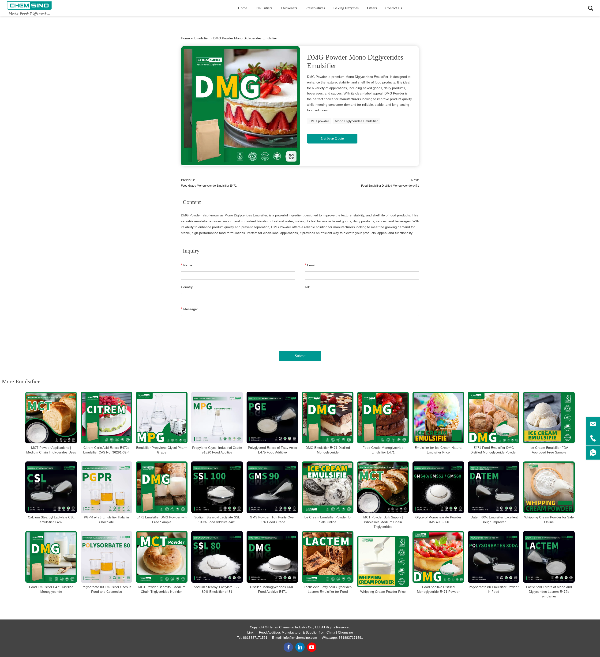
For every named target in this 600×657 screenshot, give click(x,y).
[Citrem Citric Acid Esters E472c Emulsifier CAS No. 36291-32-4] (106, 417)
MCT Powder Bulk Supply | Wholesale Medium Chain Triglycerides (383, 522)
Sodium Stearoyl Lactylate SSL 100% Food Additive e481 (217, 519)
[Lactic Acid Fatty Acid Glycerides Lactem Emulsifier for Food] (327, 557)
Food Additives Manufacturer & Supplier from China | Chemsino (306, 632)
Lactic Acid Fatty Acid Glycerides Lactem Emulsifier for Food (328, 589)
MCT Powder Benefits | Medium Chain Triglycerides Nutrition (161, 589)
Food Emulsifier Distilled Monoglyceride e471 (390, 185)
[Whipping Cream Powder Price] (383, 561)
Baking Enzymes (346, 8)
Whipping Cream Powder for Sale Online (549, 519)
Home (242, 8)
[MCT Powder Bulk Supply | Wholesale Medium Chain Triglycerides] (383, 487)
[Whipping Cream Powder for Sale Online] (549, 487)
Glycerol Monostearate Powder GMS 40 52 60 (438, 519)
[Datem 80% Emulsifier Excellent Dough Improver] (493, 487)
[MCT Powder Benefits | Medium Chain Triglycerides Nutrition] (162, 557)
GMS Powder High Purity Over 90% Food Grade (272, 519)
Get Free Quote (332, 138)
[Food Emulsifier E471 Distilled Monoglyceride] (51, 557)
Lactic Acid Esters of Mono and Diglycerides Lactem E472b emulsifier (549, 591)
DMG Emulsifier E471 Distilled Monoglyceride (328, 450)
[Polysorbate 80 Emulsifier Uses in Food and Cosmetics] (106, 557)
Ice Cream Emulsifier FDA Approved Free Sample (549, 450)
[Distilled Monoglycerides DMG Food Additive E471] (272, 557)
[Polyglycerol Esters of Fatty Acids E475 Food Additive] (272, 417)
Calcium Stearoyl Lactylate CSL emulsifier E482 (51, 519)
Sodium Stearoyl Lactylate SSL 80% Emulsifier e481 (217, 589)
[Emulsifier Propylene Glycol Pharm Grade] (162, 417)
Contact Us (393, 8)
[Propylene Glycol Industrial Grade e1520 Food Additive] (217, 417)
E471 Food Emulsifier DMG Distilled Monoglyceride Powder (493, 450)
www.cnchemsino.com (211, 156)
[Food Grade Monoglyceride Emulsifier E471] (383, 417)
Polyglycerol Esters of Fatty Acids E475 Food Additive (272, 450)
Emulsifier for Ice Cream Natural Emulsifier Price (438, 450)
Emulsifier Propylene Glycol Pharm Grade (162, 450)
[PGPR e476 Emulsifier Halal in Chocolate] (106, 487)
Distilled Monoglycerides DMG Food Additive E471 (272, 589)
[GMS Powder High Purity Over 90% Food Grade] (272, 487)
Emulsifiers (263, 8)
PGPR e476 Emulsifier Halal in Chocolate (106, 519)
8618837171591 (255, 637)
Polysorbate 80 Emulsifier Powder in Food (494, 589)
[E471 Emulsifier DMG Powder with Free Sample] (162, 487)
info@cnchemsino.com (300, 637)
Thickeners (289, 8)
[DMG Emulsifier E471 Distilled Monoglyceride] (327, 417)
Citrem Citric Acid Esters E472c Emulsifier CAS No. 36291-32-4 (106, 450)
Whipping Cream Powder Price (383, 591)
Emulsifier (201, 38)
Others (372, 8)
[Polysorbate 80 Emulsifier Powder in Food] (493, 557)
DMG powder (319, 121)
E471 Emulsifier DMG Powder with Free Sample (161, 519)
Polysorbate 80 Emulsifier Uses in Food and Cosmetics (106, 589)
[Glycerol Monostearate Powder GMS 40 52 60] (438, 487)
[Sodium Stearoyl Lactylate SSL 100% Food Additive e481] (217, 487)
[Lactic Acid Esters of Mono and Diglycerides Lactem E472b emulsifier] (549, 557)
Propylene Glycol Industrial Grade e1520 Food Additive (217, 450)
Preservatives (315, 8)
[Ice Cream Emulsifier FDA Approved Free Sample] (549, 417)
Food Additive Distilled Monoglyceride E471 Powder (438, 589)
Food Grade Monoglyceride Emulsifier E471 (209, 185)
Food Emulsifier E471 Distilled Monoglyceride (51, 589)
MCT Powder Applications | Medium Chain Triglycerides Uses (51, 450)
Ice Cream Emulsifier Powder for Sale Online (328, 519)
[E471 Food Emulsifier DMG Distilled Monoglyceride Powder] (493, 417)
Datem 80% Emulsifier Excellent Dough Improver (494, 519)
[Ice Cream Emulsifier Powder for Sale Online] (327, 487)
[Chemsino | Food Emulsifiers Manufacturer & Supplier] (29, 8)
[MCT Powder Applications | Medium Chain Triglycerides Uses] (51, 417)
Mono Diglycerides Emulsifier (356, 121)
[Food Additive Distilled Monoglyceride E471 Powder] (438, 557)
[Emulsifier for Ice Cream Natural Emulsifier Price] (438, 417)
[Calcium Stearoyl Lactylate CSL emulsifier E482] (51, 487)
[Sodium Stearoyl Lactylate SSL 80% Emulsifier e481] (217, 557)
